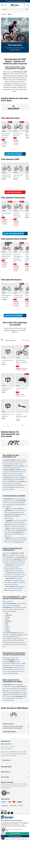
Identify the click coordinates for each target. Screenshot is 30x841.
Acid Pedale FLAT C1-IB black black (7, 415)
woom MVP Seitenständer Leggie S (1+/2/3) (21, 416)
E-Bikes (20, 75)
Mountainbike (7, 514)
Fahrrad (13, 634)
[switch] (3, 834)
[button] (2, 5)
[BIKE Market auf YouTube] (5, 813)
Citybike (5, 694)
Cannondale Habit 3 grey (6, 214)
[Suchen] (27, 9)
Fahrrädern (13, 75)
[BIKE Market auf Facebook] (2, 813)
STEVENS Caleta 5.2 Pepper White (7, 296)
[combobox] (15, 9)
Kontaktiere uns (6, 760)
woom (7, 619)
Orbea (7, 629)
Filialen (21, 89)
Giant (7, 623)
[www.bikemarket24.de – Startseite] (15, 5)
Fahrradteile (17, 83)
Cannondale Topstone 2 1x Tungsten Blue (16, 215)
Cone (7, 625)
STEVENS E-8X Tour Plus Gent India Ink (18, 296)
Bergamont (8, 621)
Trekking (17, 542)
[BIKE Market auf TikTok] (12, 813)
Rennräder (20, 530)
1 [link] (7, 425)
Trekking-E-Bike (20, 557)
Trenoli (7, 627)
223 (22, 425)
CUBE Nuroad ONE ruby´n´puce (17, 175)
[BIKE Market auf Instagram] (8, 813)
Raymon (8, 631)
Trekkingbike (15, 514)
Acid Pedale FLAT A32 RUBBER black (7, 389)
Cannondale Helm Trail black (21, 389)
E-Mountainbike (17, 559)
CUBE (7, 613)
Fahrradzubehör (8, 83)
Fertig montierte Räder (9, 731)
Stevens (8, 617)
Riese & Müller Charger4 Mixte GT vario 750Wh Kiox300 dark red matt (18, 258)
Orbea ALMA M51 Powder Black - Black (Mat (6, 135)
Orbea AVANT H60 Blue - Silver (17, 134)
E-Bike (19, 634)
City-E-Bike (9, 557)
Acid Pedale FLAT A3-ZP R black (7, 361)
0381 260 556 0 (6, 744)
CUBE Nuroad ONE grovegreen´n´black (6, 175)
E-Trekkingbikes (16, 532)
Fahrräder (6, 330)
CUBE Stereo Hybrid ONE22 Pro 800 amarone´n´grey (22, 362)
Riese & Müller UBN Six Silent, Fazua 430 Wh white (6, 256)
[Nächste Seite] (26, 425)
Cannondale (9, 615)
